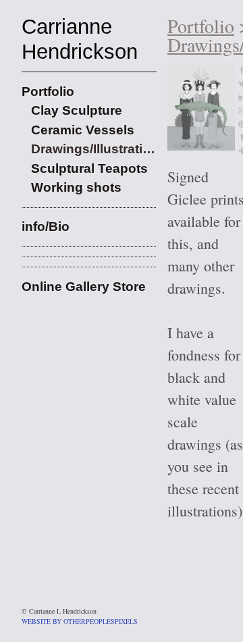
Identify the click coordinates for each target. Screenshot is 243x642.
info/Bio (46, 226)
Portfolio (48, 91)
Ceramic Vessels (82, 130)
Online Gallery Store (84, 286)
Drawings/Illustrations (94, 149)
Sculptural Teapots (89, 168)
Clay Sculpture (76, 110)
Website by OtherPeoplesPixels (80, 621)
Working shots (76, 187)
